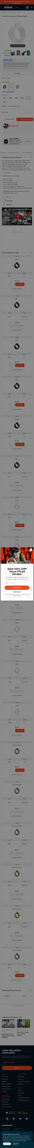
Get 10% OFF (17, 587)
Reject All (15, 1143)
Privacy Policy (18, 1140)
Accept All (7, 1143)
